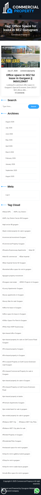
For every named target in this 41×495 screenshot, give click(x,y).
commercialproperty (27, 70)
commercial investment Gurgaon (14, 237)
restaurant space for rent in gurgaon (15, 447)
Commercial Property (19, 35)
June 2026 (9, 134)
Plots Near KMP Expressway (13, 327)
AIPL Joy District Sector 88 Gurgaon (15, 218)
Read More (19, 56)
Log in (8, 195)
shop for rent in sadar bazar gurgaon (15, 467)
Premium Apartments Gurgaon (13, 403)
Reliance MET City (9, 422)
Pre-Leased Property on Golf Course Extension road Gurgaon (19, 363)
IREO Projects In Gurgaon (29, 282)
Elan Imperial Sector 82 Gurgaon (14, 263)
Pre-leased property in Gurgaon (14, 355)
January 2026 (10, 164)
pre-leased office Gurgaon (12, 333)
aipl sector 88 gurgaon (10, 224)
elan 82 (32, 250)
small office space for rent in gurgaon (15, 473)
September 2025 (11, 170)
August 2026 (10, 122)
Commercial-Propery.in (25, 481)
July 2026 (9, 128)
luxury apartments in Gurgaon (13, 295)
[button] (20, 16)
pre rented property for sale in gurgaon (16, 415)
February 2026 (11, 158)
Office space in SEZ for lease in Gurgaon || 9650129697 (20, 78)
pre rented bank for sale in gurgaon (15, 409)
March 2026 (10, 152)
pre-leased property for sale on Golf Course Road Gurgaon (19, 341)
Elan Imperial (24, 256)
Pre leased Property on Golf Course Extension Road (18, 388)
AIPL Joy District (20, 212)
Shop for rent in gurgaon (11, 460)
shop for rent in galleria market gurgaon (16, 454)
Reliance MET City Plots (28, 422)
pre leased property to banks (13, 396)
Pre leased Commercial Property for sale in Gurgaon (17, 372)
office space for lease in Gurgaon (14, 314)
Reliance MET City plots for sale (14, 428)
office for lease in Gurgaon (12, 308)
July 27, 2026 (13, 70)
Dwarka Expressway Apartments (14, 250)
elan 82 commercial (10, 256)
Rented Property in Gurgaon (12, 435)
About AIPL (7, 212)
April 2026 (9, 146)
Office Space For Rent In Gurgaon (15, 320)
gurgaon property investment (13, 276)
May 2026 (9, 140)
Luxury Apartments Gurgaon (13, 288)
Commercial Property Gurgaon (13, 244)
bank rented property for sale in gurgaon (16, 231)
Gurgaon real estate (10, 282)
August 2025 (10, 176)
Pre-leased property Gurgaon (13, 349)
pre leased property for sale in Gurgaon (16, 380)
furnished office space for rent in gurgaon (17, 269)
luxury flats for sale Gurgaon (13, 301)
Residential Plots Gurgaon (12, 441)
